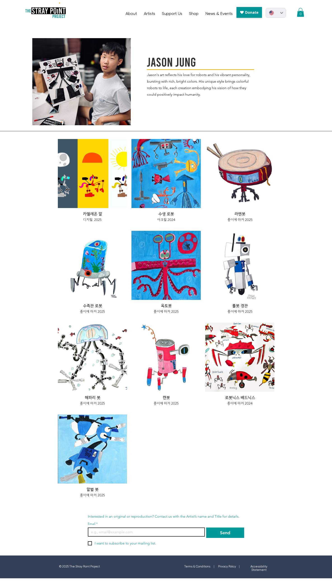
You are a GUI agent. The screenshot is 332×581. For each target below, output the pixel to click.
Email (93, 524)
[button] (300, 12)
